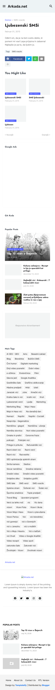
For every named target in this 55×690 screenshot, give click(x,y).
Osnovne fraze (32, 435)
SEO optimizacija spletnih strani (21, 459)
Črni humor (12, 363)
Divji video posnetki (16, 368)
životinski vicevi (34, 550)
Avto (25, 354)
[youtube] (27, 598)
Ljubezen (9, 124)
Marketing (41, 402)
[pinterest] (40, 598)
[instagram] (33, 598)
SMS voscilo (19, 20)
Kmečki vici (36, 392)
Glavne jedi (12, 378)
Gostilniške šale (14, 382)
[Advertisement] (27, 177)
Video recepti (13, 541)
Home (8, 680)
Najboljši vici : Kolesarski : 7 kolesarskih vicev (36, 281)
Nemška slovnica (14, 430)
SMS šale (11, 483)
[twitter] (21, 598)
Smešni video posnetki (33, 473)
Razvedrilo (24, 454)
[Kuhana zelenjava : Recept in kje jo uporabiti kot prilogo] (13, 269)
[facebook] (15, 598)
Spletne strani (13, 488)
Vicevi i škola (36, 507)
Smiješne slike (13, 478)
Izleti (36, 387)
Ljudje (29, 402)
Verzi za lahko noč (15, 502)
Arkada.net (17, 6)
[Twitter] (29, 58)
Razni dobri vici (14, 450)
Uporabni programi (29, 497)
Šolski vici (43, 488)
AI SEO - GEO (13, 354)
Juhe (24, 392)
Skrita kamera (13, 464)
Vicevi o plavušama (36, 512)
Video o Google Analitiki (30, 536)
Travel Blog (12, 497)
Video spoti (28, 541)
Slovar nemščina (14, 469)
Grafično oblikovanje (34, 382)
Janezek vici (12, 392)
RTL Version (43, 680)
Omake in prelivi (14, 435)
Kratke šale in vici (15, 397)
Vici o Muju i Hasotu (16, 531)
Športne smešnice (15, 493)
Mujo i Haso (30, 406)
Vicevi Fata (21, 507)
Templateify (21, 685)
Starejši (45, 135)
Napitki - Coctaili (36, 416)
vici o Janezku (13, 526)
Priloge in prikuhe (15, 445)
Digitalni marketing (29, 363)
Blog (9, 359)
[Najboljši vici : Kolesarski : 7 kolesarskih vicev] (13, 284)
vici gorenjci (12, 521)
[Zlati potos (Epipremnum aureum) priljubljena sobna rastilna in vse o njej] (13, 298)
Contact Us (30, 680)
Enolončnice (24, 373)
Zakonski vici (30, 545)
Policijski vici (24, 440)
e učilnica (11, 373)
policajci (10, 440)
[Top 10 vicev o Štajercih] (11, 634)
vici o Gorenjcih (29, 521)
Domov (8, 20)
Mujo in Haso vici (14, 411)
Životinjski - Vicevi (15, 550)
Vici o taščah (34, 531)
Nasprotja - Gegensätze (18, 421)
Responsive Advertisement (27, 325)
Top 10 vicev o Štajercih (31, 630)
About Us (18, 680)
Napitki (21, 416)
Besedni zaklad (38, 354)
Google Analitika (28, 378)
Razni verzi (30, 450)
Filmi (36, 373)
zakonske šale (13, 545)
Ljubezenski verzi (15, 402)
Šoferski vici (29, 488)
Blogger (46, 685)
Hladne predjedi (14, 387)
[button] (4, 6)
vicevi (9, 507)
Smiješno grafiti (31, 478)
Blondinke (19, 359)
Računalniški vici (34, 445)
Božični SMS (33, 359)
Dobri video (34, 368)
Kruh (42, 397)
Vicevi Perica (12, 517)
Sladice (27, 464)
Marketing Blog (14, 406)
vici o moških (30, 526)
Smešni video (13, 473)
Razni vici (11, 454)
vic (29, 502)
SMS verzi (23, 483)
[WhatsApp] (35, 58)
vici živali (11, 536)
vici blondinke (36, 517)
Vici (24, 517)
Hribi (27, 387)
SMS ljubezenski (36, 97)
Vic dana (38, 502)
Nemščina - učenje (36, 426)
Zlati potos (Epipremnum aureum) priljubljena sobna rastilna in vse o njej (35, 297)
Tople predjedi (33, 493)
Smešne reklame (33, 469)
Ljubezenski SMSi (13, 97)
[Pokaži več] (8, 64)
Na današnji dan (33, 411)
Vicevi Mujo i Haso (15, 512)
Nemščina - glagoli (15, 426)
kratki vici (31, 397)
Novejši (9, 135)
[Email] (41, 58)
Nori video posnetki (35, 430)
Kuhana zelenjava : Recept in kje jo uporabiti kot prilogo (35, 268)
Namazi (10, 416)
